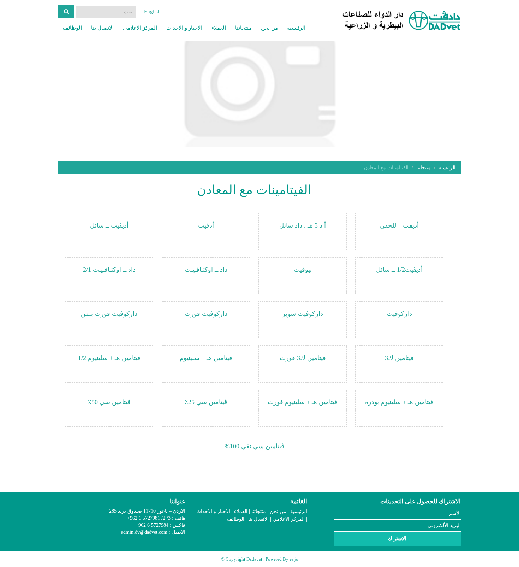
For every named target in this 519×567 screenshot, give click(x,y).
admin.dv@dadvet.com (144, 532)
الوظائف (72, 28)
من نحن (269, 28)
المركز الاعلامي (140, 28)
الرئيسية (296, 28)
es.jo (294, 559)
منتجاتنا (243, 28)
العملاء (218, 28)
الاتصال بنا (102, 28)
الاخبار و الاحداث (184, 28)
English (152, 11)
